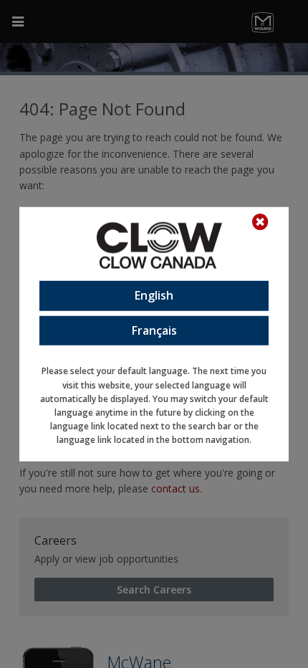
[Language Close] (267, 222)
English (154, 295)
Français (154, 330)
